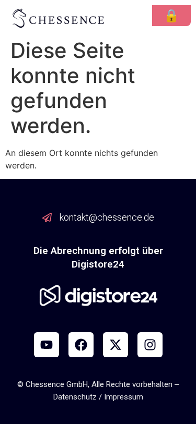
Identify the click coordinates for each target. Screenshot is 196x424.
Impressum (123, 397)
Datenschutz (75, 397)
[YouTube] (46, 344)
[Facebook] (81, 344)
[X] (115, 344)
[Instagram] (150, 344)
